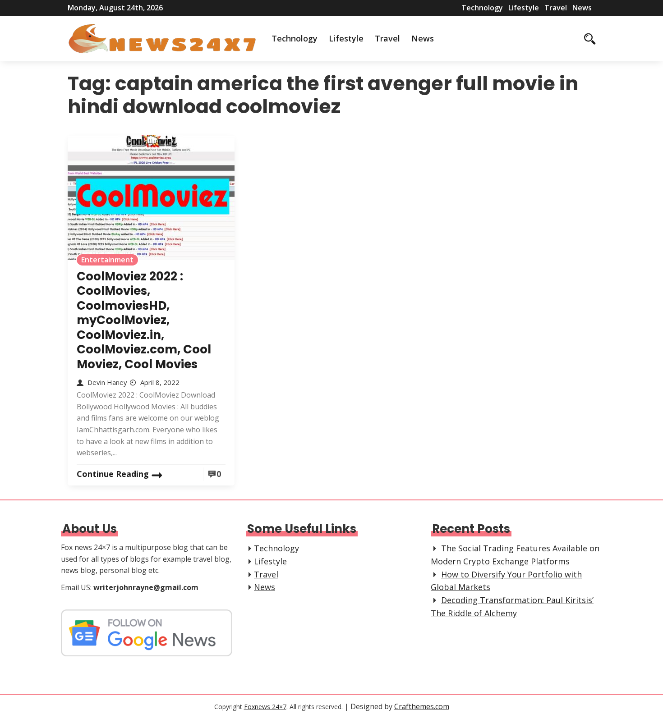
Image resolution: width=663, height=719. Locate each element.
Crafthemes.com (421, 706)
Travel (555, 8)
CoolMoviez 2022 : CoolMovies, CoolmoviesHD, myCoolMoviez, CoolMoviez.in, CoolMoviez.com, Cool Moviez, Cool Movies (144, 320)
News (582, 8)
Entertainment (107, 260)
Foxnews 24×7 (265, 706)
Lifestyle (523, 8)
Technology (482, 8)
